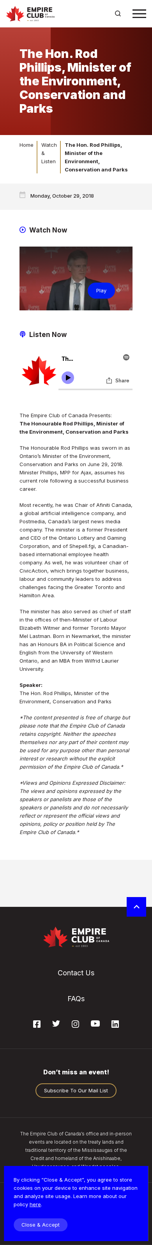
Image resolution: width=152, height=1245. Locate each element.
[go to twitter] (56, 1024)
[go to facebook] (37, 1025)
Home (26, 145)
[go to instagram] (75, 1025)
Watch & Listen (49, 153)
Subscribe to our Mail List (76, 1090)
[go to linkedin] (115, 1025)
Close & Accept (40, 1225)
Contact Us (76, 973)
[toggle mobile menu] (139, 13)
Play (101, 290)
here (35, 1204)
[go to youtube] (95, 1024)
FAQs (76, 999)
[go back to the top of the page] (136, 907)
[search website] (118, 13)
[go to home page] (30, 14)
